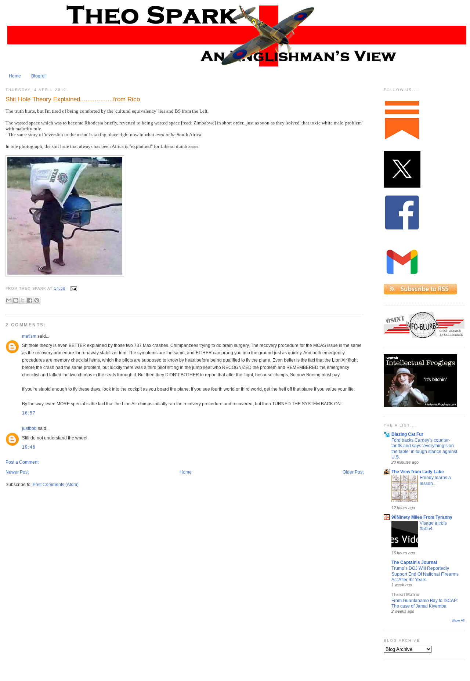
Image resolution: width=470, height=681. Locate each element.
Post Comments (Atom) (56, 484)
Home (15, 76)
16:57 (29, 413)
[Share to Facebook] (29, 300)
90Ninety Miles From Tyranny (421, 517)
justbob (29, 428)
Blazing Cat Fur (407, 434)
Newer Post (17, 472)
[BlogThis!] (15, 300)
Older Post (353, 472)
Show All (458, 620)
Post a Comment (22, 462)
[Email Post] (73, 288)
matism (29, 336)
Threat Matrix (405, 594)
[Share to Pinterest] (36, 300)
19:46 (29, 447)
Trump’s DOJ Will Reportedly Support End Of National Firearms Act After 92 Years (425, 574)
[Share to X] (22, 300)
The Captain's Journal (414, 562)
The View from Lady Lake (417, 471)
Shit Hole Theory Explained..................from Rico (73, 99)
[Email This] (8, 300)
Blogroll (39, 76)
